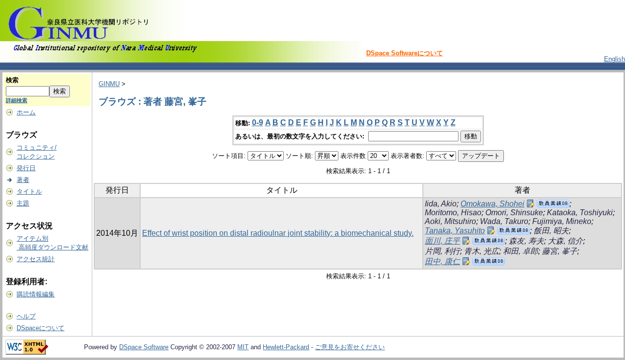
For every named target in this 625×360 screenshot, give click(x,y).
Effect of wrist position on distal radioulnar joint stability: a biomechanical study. (278, 233)
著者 (23, 179)
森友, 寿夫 (526, 241)
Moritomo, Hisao (453, 212)
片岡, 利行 (442, 251)
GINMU (109, 84)
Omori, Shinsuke (514, 212)
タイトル (29, 191)
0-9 (257, 122)
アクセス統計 (36, 259)
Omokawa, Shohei (492, 204)
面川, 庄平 (442, 241)
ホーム (26, 112)
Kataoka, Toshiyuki (580, 212)
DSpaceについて (40, 328)
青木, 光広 (481, 251)
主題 (23, 203)
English (614, 59)
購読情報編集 (36, 294)
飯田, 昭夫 (551, 230)
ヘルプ (26, 316)
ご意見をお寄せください (350, 347)
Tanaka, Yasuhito (455, 230)
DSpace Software (143, 347)
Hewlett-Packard (286, 347)
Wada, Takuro (504, 221)
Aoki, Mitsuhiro (450, 221)
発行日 (26, 168)
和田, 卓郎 (520, 251)
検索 (12, 80)
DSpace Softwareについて (404, 53)
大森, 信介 (565, 241)
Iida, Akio (441, 204)
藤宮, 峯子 (559, 251)
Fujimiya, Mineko (561, 221)
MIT (243, 347)
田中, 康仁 (442, 261)
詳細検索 (16, 100)
